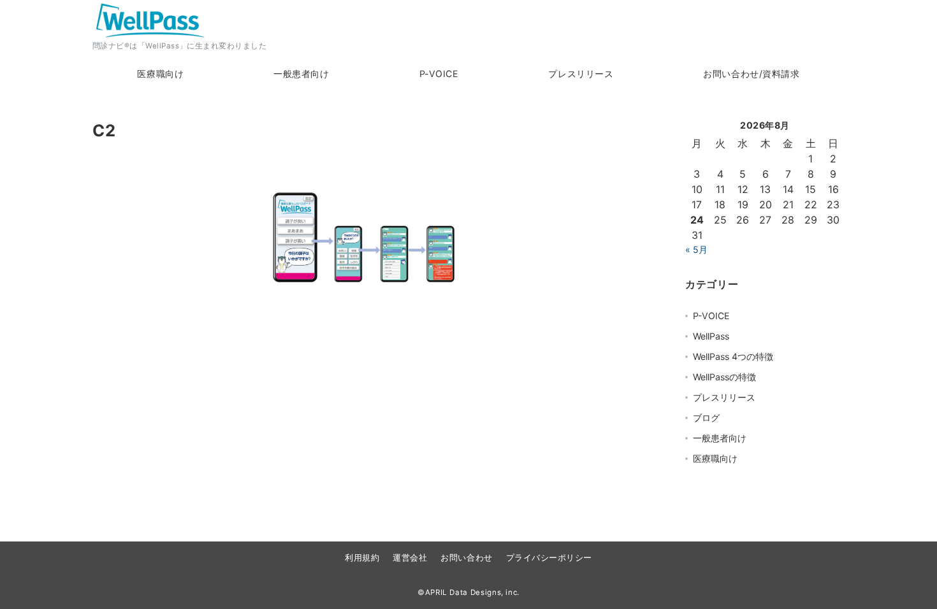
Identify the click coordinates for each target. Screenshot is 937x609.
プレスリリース (724, 397)
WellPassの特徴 (724, 376)
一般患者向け (719, 438)
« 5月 (696, 249)
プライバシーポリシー (549, 557)
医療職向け (715, 458)
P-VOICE (711, 315)
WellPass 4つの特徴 (733, 356)
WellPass (711, 336)
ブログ (706, 417)
